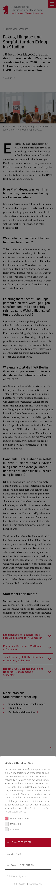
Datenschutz (35, 883)
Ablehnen (14, 853)
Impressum (20, 883)
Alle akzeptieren (19, 842)
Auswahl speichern (20, 865)
